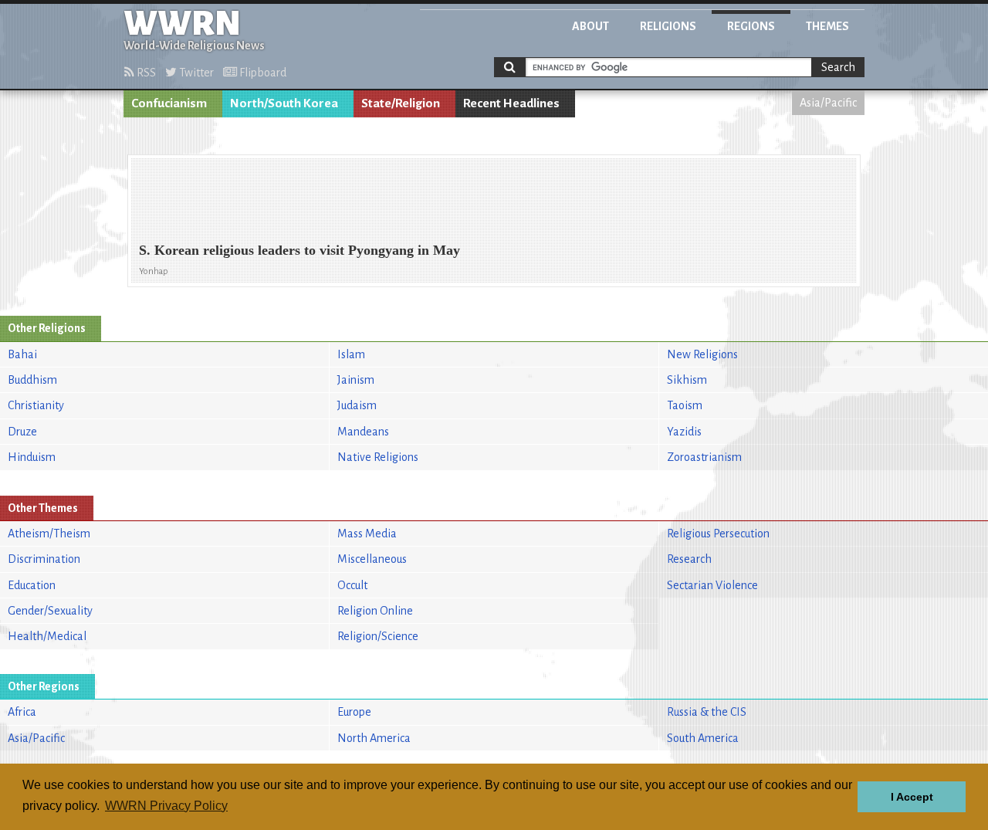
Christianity (36, 405)
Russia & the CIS (706, 712)
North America (374, 738)
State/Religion (400, 103)
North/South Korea (284, 103)
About (590, 26)
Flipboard (261, 72)
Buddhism (32, 380)
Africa (22, 712)
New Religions (702, 354)
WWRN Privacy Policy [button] (166, 805)
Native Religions (377, 457)
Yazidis (684, 431)
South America (703, 738)
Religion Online (375, 611)
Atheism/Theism (49, 533)
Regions (751, 26)
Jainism (355, 380)
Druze (22, 431)
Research (689, 559)
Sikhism (687, 380)
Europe (354, 712)
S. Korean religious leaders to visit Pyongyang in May (299, 250)
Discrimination (44, 559)
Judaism (357, 405)
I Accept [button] (912, 797)
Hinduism (32, 457)
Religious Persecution (718, 533)
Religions (668, 26)
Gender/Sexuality (50, 611)
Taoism (684, 405)
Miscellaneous (372, 559)
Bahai (22, 354)
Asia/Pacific (828, 103)
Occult (352, 585)
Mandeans (363, 431)
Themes (827, 26)
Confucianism (169, 103)
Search (838, 67)
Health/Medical (47, 636)
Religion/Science (377, 636)
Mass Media (367, 533)
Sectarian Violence (712, 585)
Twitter (195, 72)
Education (32, 585)
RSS (145, 72)
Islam (351, 354)
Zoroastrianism (704, 457)
